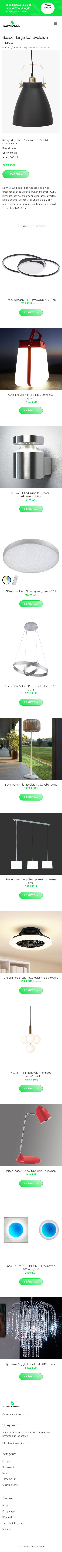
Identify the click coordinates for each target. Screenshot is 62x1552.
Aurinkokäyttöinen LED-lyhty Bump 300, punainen (31, 396)
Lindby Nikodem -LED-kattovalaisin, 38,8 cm (31, 299)
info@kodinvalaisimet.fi (15, 1443)
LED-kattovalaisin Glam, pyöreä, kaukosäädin (31, 591)
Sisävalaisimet (31, 140)
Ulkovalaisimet (10, 1484)
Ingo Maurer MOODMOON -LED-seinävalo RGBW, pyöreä (31, 1267)
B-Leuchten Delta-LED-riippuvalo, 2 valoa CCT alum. (31, 688)
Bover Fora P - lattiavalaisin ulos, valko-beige (31, 784)
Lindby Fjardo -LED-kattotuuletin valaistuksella (31, 977)
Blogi (5, 1505)
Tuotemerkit (9, 1478)
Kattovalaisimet (11, 143)
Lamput (6, 1461)
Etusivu (6, 47)
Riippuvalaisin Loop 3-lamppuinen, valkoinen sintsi (31, 881)
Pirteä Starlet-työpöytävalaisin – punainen (31, 1171)
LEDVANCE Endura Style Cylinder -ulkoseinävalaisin (31, 494)
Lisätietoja (16, 174)
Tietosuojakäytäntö (13, 1523)
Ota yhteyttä (9, 1511)
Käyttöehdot (9, 1517)
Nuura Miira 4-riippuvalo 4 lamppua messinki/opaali (31, 1074)
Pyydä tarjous (47, 6)
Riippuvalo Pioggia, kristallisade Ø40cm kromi (31, 1364)
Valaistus (45, 140)
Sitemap (6, 1529)
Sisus (19, 140)
